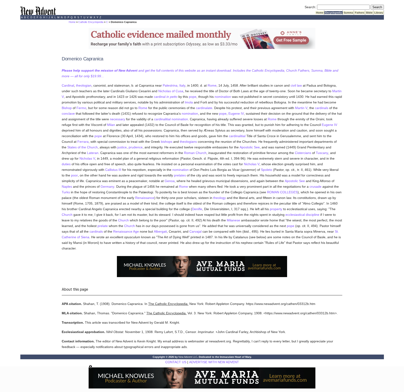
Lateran (92, 153)
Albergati (160, 231)
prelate (102, 226)
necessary (117, 119)
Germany (107, 186)
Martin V (301, 108)
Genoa (170, 181)
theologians (188, 141)
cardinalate (204, 108)
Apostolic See (250, 147)
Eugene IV (236, 113)
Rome (212, 85)
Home (319, 12)
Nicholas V (87, 158)
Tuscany (322, 153)
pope (192, 97)
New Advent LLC (187, 356)
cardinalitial (162, 119)
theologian (83, 85)
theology (219, 198)
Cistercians (303, 153)
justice (122, 147)
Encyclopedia (334, 12)
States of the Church (82, 147)
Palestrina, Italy (174, 85)
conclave (68, 113)
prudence (136, 147)
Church (67, 214)
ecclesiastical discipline (302, 214)
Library (379, 12)
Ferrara (83, 141)
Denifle (197, 209)
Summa (348, 12)
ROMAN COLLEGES (282, 192)
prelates (180, 175)
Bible (369, 12)
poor (74, 175)
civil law (296, 85)
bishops (166, 141)
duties (66, 164)
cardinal (160, 97)
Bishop (67, 108)
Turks (66, 192)
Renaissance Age (126, 231)
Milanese (233, 220)
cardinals (321, 108)
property (276, 209)
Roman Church (195, 153)
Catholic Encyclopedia (90, 22)
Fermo (81, 108)
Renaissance (144, 198)
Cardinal (68, 85)
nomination (223, 97)
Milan (111, 125)
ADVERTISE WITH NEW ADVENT (214, 362)
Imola (189, 102)
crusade (315, 186)
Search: (310, 7)
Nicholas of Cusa (170, 91)
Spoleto (266, 170)
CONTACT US (175, 362)
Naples (67, 186)
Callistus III (113, 170)
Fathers (359, 12)
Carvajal (195, 231)
